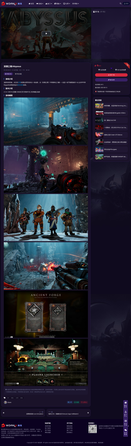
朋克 (19, 85)
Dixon (9, 402)
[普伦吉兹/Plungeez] (99, 149)
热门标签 (48, 428)
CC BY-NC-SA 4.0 (9, 435)
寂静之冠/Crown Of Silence (113, 135)
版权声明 (69, 428)
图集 (58, 4)
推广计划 (69, 430)
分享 (70, 402)
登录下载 (112, 75)
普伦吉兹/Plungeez (110, 149)
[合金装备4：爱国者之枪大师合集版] (99, 142)
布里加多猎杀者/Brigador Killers (114, 113)
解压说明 (112, 80)
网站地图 (48, 432)
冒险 (21, 85)
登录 (127, 3)
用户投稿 (48, 430)
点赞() (85, 402)
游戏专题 (48, 426)
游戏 (40, 4)
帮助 (75, 4)
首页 (32, 4)
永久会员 (120, 70)
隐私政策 (69, 426)
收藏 (77, 402)
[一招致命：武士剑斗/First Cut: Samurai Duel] (99, 127)
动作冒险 (16, 70)
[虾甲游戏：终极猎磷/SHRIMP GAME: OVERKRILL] (99, 156)
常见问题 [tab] (19, 74)
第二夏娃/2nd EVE (110, 120)
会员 (101, 70)
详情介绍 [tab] (9, 74)
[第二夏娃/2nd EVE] (99, 120)
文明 (19, 82)
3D (8, 398)
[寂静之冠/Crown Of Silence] (99, 135)
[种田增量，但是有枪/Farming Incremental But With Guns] (99, 105)
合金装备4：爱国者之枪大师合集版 (115, 142)
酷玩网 (40, 442)
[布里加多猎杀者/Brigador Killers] (99, 113)
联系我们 (69, 432)
